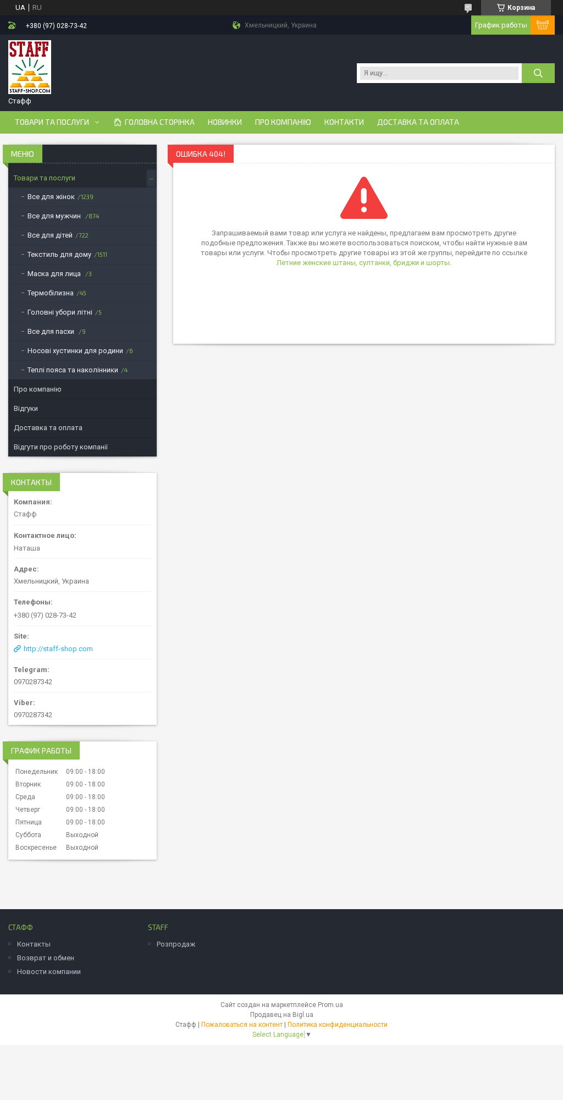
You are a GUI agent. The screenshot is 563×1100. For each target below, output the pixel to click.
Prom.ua (330, 1005)
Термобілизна (50, 293)
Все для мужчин (54, 216)
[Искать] (538, 73)
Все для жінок (51, 197)
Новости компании (49, 971)
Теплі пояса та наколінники (72, 370)
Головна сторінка (160, 122)
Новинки (225, 122)
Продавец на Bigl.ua (281, 1015)
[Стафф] (29, 67)
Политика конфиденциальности (338, 1024)
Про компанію (283, 122)
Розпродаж (176, 944)
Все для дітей (50, 235)
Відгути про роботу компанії (61, 447)
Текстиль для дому (59, 254)
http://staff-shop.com (58, 649)
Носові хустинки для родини (75, 350)
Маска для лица (54, 274)
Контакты (34, 944)
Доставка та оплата (418, 122)
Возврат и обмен (45, 958)
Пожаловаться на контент (242, 1024)
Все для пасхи (51, 331)
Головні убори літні (59, 312)
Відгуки (26, 408)
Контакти (344, 122)
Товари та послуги (52, 122)
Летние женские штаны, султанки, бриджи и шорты (363, 262)
